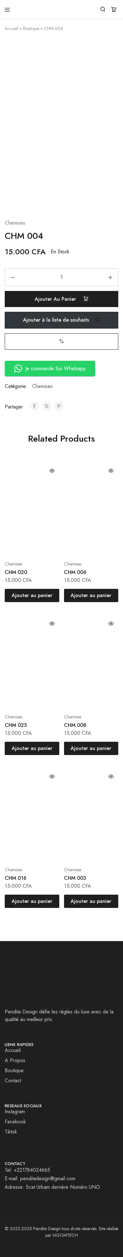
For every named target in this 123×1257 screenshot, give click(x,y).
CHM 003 (75, 878)
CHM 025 (16, 725)
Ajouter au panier (56, 299)
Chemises (15, 223)
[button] (61, 341)
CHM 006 (75, 572)
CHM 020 (16, 572)
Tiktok (11, 1131)
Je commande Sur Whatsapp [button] (55, 368)
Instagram (15, 1111)
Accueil (11, 28)
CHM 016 (15, 878)
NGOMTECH (65, 1235)
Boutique (31, 28)
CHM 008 (75, 725)
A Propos (15, 1060)
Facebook (15, 1121)
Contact (13, 1080)
